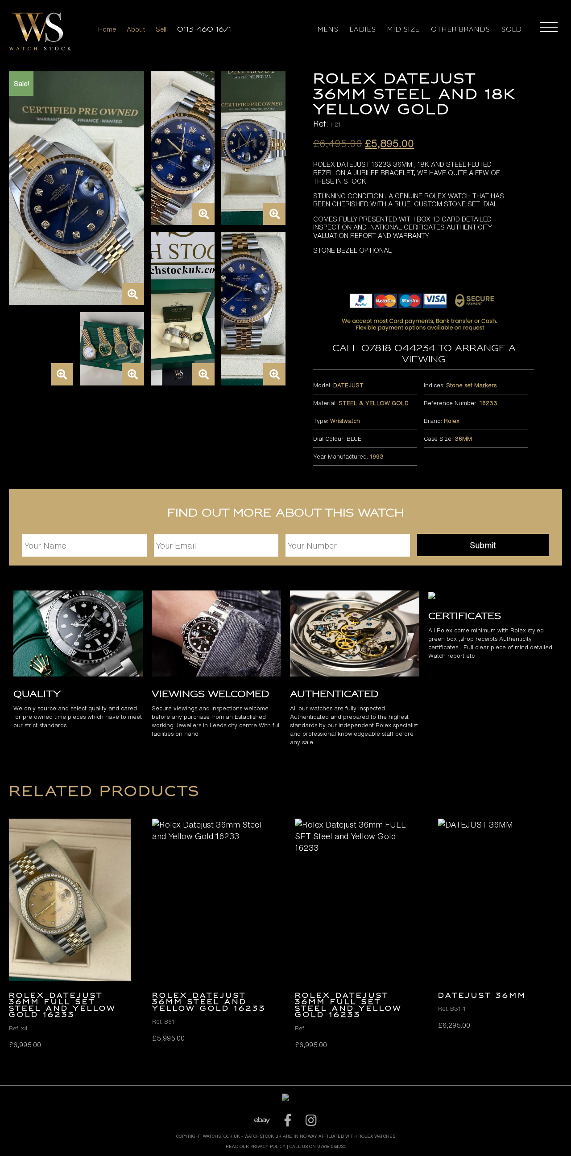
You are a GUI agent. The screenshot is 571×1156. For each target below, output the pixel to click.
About (136, 29)
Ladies (363, 29)
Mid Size (403, 29)
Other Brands (460, 29)
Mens (328, 29)
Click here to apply (285, 1137)
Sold (511, 29)
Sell (161, 29)
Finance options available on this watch (286, 1129)
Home (107, 29)
